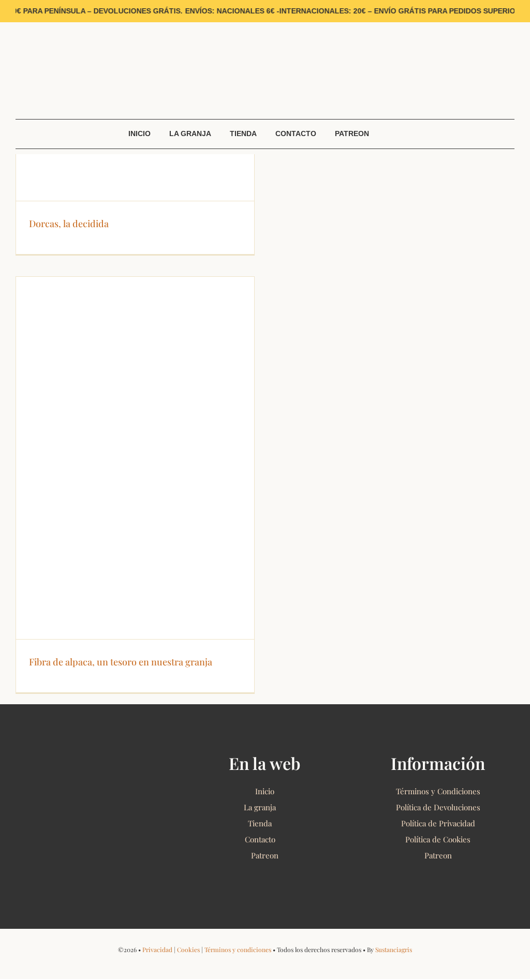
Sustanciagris (393, 949)
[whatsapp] (50, 25)
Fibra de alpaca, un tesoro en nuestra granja (120, 662)
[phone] (298, 964)
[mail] (66, 25)
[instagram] (34, 25)
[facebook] (18, 25)
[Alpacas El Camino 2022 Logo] (265, 33)
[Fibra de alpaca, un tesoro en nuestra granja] (135, 458)
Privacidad (157, 949)
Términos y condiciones (237, 949)
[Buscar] (507, 104)
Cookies (188, 949)
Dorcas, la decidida (69, 223)
